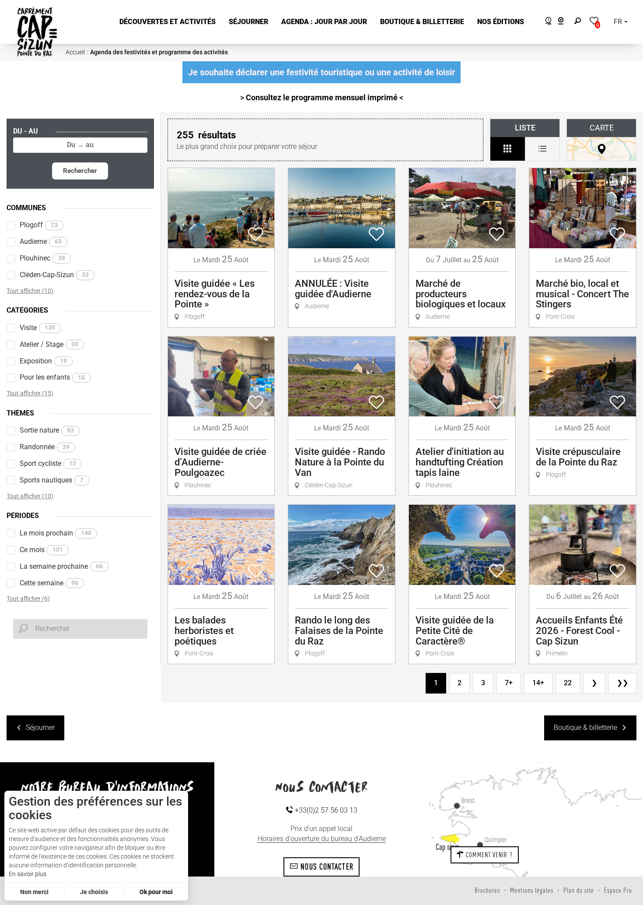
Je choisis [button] (94, 891)
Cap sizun (447, 847)
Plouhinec (42, 258)
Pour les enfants (52, 377)
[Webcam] (565, 22)
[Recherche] (579, 22)
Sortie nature (47, 430)
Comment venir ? (488, 855)
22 (568, 683)
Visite (37, 328)
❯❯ (622, 683)
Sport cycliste (48, 463)
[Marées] (546, 22)
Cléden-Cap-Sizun (54, 275)
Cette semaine (49, 583)
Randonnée (45, 447)
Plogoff (39, 225)
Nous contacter (325, 866)
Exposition (43, 361)
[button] (167, 22)
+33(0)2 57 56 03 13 (325, 810)
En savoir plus (27, 873)
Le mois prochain (55, 533)
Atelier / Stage (49, 344)
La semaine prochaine (61, 566)
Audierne (41, 241)
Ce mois (41, 550)
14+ (538, 683)
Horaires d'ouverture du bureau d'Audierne (322, 839)
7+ (509, 683)
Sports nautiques (52, 480)
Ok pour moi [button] (156, 891)
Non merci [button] (34, 891)
